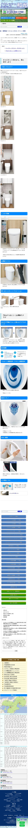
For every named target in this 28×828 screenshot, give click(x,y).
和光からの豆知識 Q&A (8, 613)
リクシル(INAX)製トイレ (14, 493)
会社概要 (5, 815)
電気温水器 (19, 810)
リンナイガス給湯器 (8, 793)
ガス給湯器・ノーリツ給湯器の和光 (14, 817)
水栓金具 (13, 805)
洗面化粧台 (6, 799)
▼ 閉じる (22, 817)
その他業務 (16, 815)
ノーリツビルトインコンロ (13, 797)
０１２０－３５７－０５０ (7, 777)
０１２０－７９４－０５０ (7, 782)
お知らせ (5, 610)
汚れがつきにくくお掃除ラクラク (13, 50)
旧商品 (20, 815)
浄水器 (14, 810)
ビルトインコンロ (17, 807)
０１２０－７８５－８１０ (7, 788)
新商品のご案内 (6, 615)
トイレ (18, 798)
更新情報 (5, 616)
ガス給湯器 (8, 805)
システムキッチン (9, 807)
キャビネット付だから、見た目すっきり (15, 48)
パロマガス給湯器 (10, 794)
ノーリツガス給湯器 (17, 793)
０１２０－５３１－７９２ (7, 772)
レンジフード (12, 799)
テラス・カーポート (13, 811)
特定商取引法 (10, 815)
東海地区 (22, 825)
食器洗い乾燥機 (19, 799)
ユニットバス (13, 802)
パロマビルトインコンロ (11, 798)
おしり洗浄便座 (6, 806)
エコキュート (17, 794)
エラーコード (6, 611)
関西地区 (22, 822)
